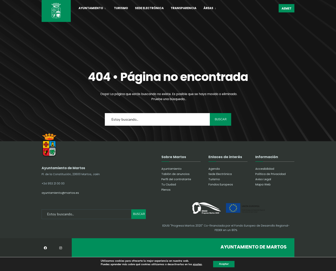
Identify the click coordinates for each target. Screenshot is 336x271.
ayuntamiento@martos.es (60, 193)
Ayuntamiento (91, 8)
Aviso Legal (263, 179)
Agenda (214, 169)
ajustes (197, 264)
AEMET (286, 8)
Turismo (121, 8)
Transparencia (183, 8)
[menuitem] (94, 7)
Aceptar (224, 264)
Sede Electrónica (149, 8)
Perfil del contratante (176, 179)
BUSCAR (221, 119)
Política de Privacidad (270, 174)
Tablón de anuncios (175, 174)
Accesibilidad (264, 169)
